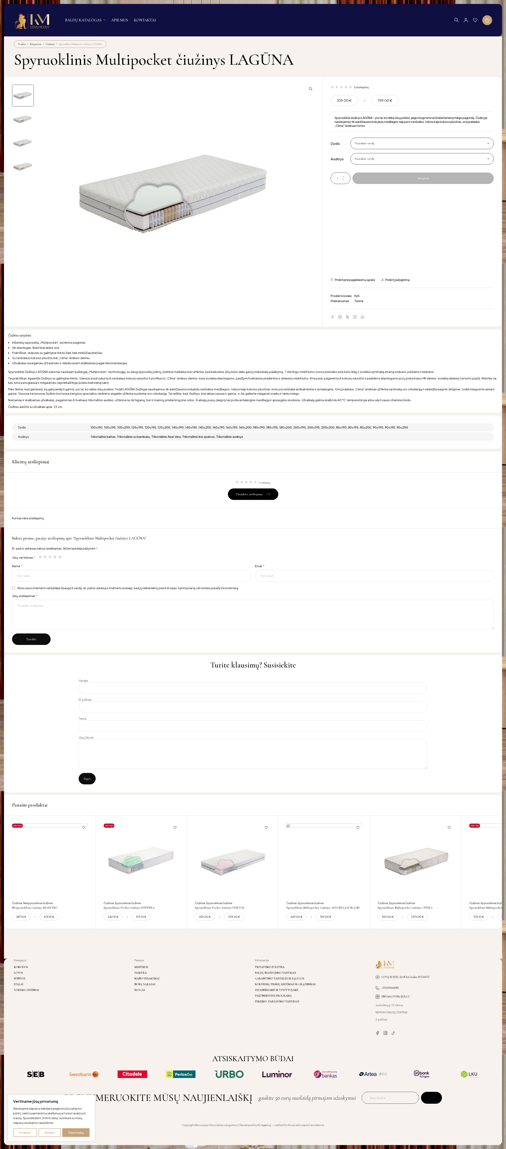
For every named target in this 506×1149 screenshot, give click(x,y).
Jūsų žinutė (86, 737)
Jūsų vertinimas (23, 557)
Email (259, 566)
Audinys (337, 159)
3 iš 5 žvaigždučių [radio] (50, 556)
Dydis (335, 143)
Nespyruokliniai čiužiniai (38, 903)
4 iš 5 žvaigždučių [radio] (55, 556)
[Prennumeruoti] (431, 1098)
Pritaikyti (25, 1132)
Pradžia (22, 44)
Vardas (83, 680)
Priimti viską (76, 1132)
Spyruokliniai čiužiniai (128, 903)
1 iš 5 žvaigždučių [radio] (40, 556)
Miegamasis (36, 44)
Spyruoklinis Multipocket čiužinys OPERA (405, 908)
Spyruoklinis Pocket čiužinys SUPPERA (129, 908)
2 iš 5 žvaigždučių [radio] (45, 556)
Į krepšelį (423, 178)
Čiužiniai (50, 44)
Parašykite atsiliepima (249, 494)
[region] (51, 1118)
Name (17, 566)
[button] (311, 89)
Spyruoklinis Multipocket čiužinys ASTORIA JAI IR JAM (323, 908)
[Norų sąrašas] (475, 20)
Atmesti (49, 1132)
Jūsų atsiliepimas (25, 596)
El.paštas (85, 699)
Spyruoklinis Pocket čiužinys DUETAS (219, 908)
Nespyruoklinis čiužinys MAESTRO (35, 908)
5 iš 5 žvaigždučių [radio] (60, 556)
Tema (82, 718)
